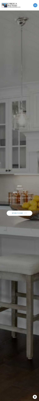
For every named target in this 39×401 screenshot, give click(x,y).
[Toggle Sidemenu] (35, 5)
